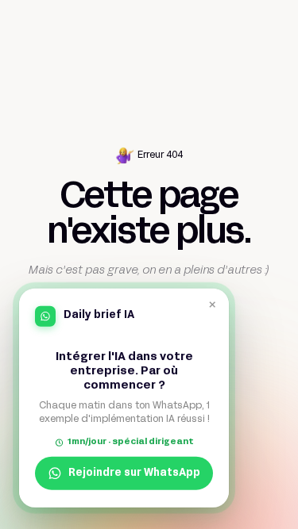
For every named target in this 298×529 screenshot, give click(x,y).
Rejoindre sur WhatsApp (134, 473)
